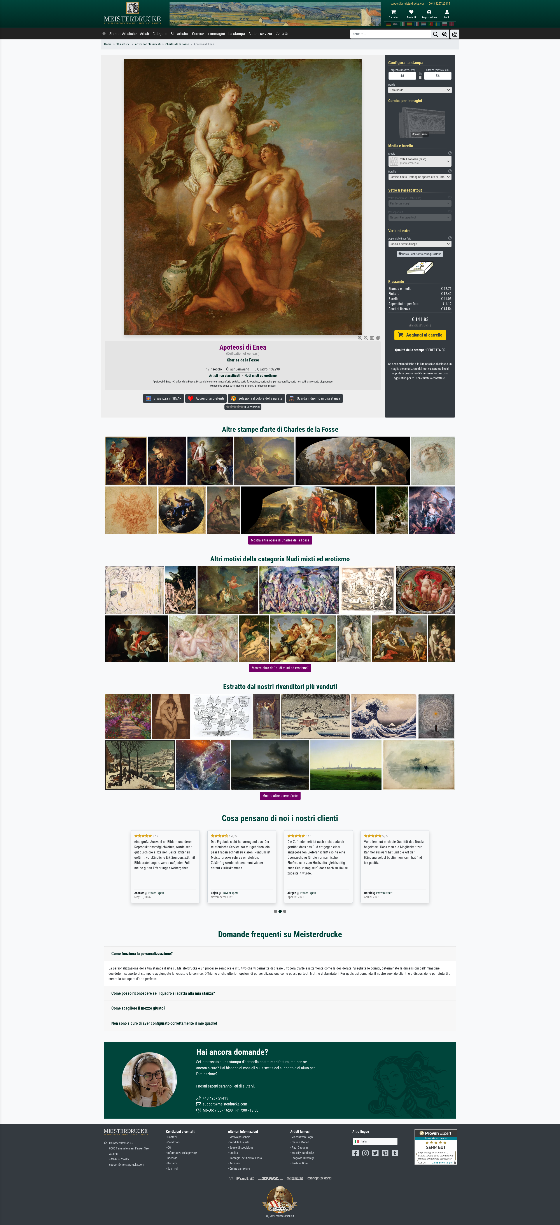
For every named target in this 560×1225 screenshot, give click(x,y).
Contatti (281, 33)
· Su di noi (172, 1168)
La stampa (236, 34)
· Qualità (233, 1153)
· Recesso (171, 1158)
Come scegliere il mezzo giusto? (138, 1008)
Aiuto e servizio (260, 34)
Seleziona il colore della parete (259, 398)
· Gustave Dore (299, 1163)
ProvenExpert (155, 893)
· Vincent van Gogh (301, 1137)
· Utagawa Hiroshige (302, 1158)
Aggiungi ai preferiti (208, 398)
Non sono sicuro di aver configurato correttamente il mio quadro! (164, 1023)
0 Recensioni (252, 407)
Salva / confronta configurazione (421, 254)
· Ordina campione (239, 1168)
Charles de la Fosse (177, 44)
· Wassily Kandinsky (302, 1153)
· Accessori (234, 1163)
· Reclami (171, 1163)
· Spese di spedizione (241, 1147)
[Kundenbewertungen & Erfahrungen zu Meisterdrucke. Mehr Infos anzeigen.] (436, 1146)
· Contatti (171, 1137)
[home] (104, 34)
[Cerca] (435, 34)
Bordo (391, 84)
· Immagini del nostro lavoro (245, 1158)
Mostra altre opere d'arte (280, 796)
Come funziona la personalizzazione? (142, 953)
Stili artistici (180, 34)
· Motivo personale (239, 1137)
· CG (168, 1147)
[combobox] (420, 90)
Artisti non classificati (148, 44)
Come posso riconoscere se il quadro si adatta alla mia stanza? (163, 993)
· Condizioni (173, 1142)
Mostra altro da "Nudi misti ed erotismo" (280, 668)
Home (108, 44)
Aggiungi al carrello (422, 335)
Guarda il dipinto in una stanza (317, 398)
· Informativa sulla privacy (181, 1153)
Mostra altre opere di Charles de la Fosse (280, 540)
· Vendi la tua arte (238, 1142)
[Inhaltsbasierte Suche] (444, 34)
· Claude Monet (299, 1142)
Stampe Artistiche (122, 34)
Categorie (159, 34)
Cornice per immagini (208, 34)
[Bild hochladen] (454, 34)
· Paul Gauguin (299, 1147)
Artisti (144, 34)
